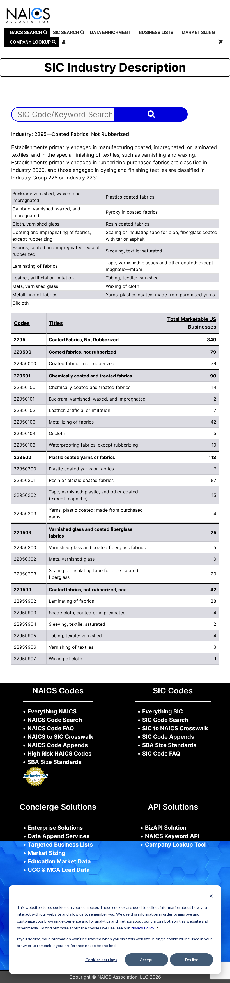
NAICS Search (26, 32)
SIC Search (66, 32)
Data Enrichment (110, 32)
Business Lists (156, 32)
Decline (191, 959)
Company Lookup (31, 42)
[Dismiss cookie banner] (211, 896)
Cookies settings (101, 959)
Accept (146, 959)
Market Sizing (198, 32)
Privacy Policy (142, 927)
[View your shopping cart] (220, 42)
